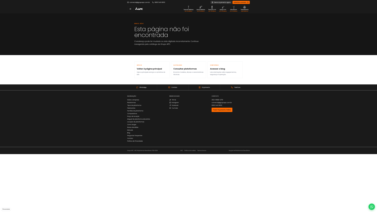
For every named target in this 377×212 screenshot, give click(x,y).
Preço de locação (133, 116)
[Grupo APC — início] (139, 9)
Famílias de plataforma (135, 111)
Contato (130, 138)
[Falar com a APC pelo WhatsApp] (372, 207)
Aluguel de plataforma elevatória (138, 119)
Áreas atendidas (132, 127)
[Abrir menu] (130, 9)
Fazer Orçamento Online (222, 110)
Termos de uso (201, 150)
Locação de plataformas (135, 122)
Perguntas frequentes (134, 136)
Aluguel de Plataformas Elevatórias (239, 150)
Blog (128, 133)
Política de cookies (190, 150)
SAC (181, 150)
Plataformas (131, 103)
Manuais (130, 130)
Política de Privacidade (135, 141)
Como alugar (131, 125)
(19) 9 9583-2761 (217, 100)
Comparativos (132, 114)
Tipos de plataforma (134, 105)
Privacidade (6, 209)
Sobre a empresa (133, 100)
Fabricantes (131, 108)
